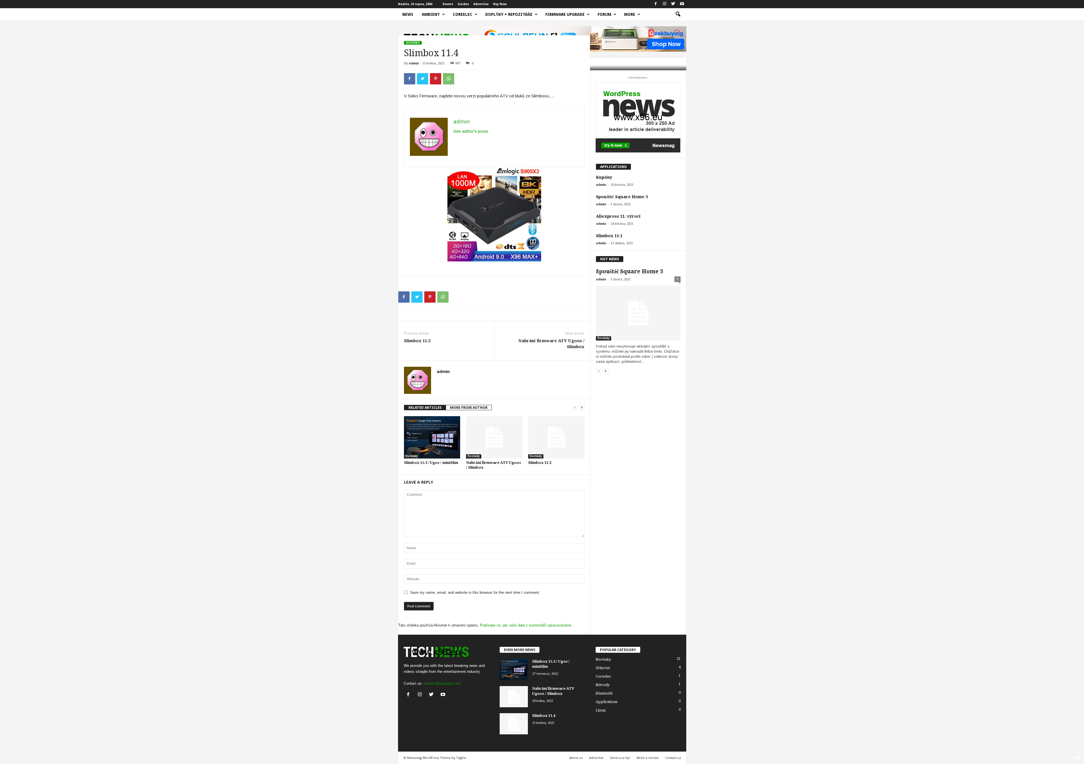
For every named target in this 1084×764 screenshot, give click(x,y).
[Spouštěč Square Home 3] (638, 313)
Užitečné (603, 668)
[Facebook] (655, 4)
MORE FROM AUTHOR (469, 407)
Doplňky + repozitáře (508, 14)
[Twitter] (673, 4)
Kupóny (604, 177)
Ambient (431, 14)
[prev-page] (575, 408)
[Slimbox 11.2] (556, 437)
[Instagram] (664, 4)
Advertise (481, 4)
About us (576, 758)
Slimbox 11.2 (417, 340)
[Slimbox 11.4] (514, 723)
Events (448, 4)
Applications (606, 702)
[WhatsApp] (448, 78)
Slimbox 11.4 (543, 715)
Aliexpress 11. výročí (618, 216)
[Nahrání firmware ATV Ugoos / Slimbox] (494, 437)
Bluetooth (604, 693)
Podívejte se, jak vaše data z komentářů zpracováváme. (526, 625)
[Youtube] (682, 4)
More (629, 14)
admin (414, 63)
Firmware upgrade (565, 14)
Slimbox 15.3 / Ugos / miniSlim (431, 462)
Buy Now (500, 4)
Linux (601, 710)
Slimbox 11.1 (609, 235)
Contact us (673, 758)
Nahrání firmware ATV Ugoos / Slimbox (551, 343)
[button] (678, 14)
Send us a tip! (620, 758)
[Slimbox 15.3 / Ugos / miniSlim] (432, 437)
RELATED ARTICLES (425, 407)
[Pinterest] (435, 78)
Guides (463, 4)
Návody (602, 685)
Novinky (413, 42)
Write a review (648, 758)
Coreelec (462, 14)
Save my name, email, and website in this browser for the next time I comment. (475, 592)
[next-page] (582, 408)
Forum (604, 14)
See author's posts (470, 131)
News (407, 14)
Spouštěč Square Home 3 (622, 196)
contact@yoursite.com (442, 683)
